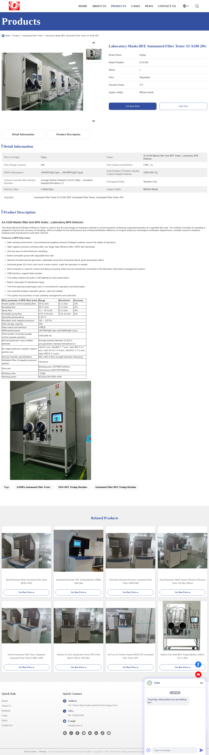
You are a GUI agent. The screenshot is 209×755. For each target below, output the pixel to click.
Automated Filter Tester (32, 36)
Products (16, 36)
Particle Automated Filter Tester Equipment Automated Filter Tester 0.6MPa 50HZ (26, 656)
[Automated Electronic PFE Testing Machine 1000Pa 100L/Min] (78, 551)
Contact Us (7, 725)
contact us (167, 6)
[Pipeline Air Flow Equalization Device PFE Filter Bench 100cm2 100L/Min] (78, 625)
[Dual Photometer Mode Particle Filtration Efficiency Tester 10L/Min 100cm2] (182, 550)
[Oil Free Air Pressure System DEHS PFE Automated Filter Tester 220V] (130, 625)
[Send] (201, 750)
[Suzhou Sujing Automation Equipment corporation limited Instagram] (84, 734)
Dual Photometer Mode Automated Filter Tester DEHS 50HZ (26, 581)
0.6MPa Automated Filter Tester (33, 487)
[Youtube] (90, 734)
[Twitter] (71, 734)
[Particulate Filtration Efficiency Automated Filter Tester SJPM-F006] (130, 550)
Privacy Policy (30, 751)
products (118, 6)
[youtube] (198, 674)
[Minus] (201, 683)
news (149, 6)
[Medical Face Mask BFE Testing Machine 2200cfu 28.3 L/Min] (182, 625)
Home (82, 6)
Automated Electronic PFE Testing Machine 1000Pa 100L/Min (78, 581)
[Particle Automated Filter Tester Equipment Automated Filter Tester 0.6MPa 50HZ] (26, 625)
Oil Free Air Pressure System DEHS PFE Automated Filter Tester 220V (130, 656)
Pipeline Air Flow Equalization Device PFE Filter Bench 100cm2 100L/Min (78, 656)
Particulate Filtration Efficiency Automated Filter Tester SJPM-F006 (130, 581)
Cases (4, 715)
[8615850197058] (109, 734)
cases (135, 6)
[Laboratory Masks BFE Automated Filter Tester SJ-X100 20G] (42, 81)
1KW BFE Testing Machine (72, 487)
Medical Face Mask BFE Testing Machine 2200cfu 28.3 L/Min (182, 656)
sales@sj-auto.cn (75, 725)
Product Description (68, 134)
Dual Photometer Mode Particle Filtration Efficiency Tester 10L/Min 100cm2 (182, 581)
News (4, 720)
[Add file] (148, 750)
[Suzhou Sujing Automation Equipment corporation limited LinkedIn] (96, 734)
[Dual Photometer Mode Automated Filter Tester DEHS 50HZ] (26, 550)
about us (99, 6)
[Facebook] (198, 664)
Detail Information (23, 134)
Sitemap (42, 751)
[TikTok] (102, 734)
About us (6, 705)
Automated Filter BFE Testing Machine (115, 487)
